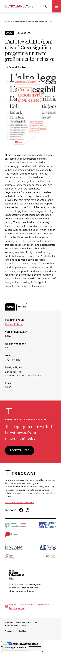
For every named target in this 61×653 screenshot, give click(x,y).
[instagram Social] (28, 510)
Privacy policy (10, 630)
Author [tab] (22, 306)
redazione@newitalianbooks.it (19, 502)
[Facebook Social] (21, 510)
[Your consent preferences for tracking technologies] (16, 648)
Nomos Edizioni (14, 324)
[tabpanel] (30, 353)
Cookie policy (24, 630)
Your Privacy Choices (25, 643)
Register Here (19, 450)
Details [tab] (10, 306)
